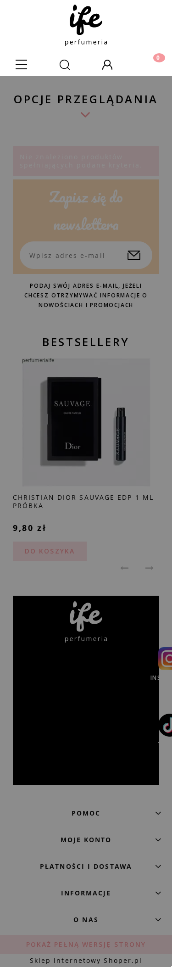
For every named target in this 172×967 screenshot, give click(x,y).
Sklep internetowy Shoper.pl (86, 960)
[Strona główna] (86, 23)
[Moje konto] (107, 64)
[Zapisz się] (134, 255)
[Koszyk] (150, 64)
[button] (21, 64)
